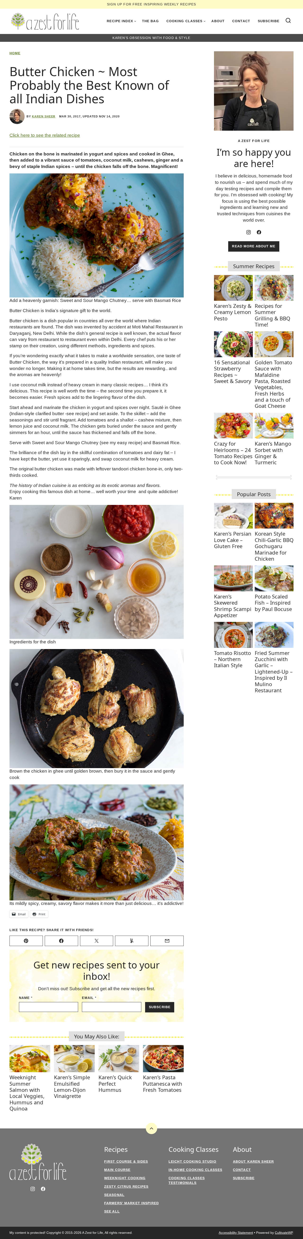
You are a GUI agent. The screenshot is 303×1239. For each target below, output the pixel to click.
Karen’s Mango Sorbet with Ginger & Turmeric (273, 453)
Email (89, 998)
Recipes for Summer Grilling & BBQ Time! (272, 315)
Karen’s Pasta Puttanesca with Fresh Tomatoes (162, 1083)
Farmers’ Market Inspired (131, 1203)
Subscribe (268, 21)
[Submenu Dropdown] (135, 21)
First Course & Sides (126, 1161)
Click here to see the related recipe (44, 135)
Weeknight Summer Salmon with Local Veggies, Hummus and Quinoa (27, 1093)
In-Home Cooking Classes (195, 1170)
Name (25, 998)
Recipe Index (120, 21)
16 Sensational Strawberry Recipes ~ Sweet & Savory (232, 371)
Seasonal (114, 1195)
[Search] (288, 20)
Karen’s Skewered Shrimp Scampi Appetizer (232, 606)
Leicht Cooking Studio (193, 1161)
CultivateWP (284, 1233)
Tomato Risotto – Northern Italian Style (232, 659)
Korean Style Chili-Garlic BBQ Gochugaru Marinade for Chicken (274, 546)
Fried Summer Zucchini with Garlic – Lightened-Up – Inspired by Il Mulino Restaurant (274, 671)
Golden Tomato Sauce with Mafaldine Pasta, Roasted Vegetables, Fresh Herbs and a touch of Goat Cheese (273, 384)
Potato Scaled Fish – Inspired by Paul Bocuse (273, 602)
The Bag (150, 21)
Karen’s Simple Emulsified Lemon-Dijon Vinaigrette (72, 1086)
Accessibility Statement (236, 1233)
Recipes (116, 1149)
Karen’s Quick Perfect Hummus (115, 1083)
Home (14, 53)
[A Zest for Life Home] (44, 21)
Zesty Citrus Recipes (126, 1186)
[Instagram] (248, 232)
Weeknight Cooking (125, 1178)
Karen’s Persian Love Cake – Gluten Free (232, 540)
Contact (241, 21)
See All (112, 1211)
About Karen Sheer (253, 1161)
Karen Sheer (44, 116)
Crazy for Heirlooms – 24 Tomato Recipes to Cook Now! (233, 453)
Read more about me (253, 246)
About (218, 21)
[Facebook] (259, 232)
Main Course (117, 1170)
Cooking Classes (184, 21)
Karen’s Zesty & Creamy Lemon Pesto (232, 312)
